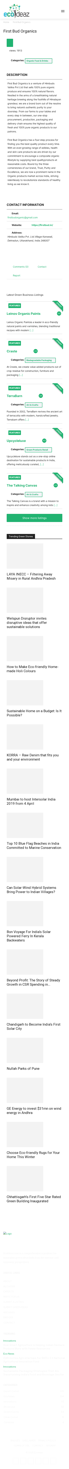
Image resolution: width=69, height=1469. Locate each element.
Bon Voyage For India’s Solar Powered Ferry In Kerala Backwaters (29, 936)
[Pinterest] (38, 1461)
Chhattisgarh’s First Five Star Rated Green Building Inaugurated (34, 1199)
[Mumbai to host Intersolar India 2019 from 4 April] (34, 781)
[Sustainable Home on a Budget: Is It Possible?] (34, 692)
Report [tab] (16, 275)
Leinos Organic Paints (24, 314)
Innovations (9, 1340)
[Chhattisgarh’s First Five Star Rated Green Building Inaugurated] (34, 1178)
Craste (12, 351)
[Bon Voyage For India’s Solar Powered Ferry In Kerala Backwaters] (34, 913)
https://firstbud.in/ (42, 225)
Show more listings (34, 518)
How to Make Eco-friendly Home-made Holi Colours (32, 669)
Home (6, 22)
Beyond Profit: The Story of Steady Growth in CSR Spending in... (33, 982)
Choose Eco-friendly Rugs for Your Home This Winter (33, 1155)
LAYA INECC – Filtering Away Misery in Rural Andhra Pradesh (31, 576)
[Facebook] (16, 1461)
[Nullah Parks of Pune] (34, 1050)
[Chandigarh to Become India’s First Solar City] (34, 1006)
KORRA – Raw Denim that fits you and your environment (33, 757)
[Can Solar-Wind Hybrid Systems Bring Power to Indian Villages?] (34, 869)
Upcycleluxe (16, 441)
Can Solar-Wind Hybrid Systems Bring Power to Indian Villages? (31, 890)
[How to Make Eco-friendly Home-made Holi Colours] (34, 648)
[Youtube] (53, 1461)
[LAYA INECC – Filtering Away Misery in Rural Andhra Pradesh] (34, 556)
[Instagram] (23, 1461)
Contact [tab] (42, 266)
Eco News (8, 1353)
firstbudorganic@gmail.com (23, 217)
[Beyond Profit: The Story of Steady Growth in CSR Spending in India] (34, 962)
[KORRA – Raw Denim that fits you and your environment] (34, 737)
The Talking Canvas (22, 485)
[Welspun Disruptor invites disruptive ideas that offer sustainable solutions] (34, 600)
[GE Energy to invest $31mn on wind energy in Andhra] (34, 1090)
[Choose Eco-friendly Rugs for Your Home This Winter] (34, 1134)
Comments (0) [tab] (20, 266)
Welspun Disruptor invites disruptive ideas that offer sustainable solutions (27, 622)
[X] (46, 1461)
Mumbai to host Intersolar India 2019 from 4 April (31, 801)
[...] (31, 330)
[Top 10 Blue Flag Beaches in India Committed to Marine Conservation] (34, 825)
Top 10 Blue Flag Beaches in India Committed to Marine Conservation (34, 845)
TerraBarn (14, 396)
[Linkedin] (31, 1461)
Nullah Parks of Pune (23, 1069)
